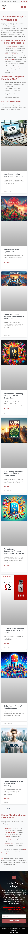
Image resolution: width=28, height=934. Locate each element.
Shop (24, 849)
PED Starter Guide (10, 59)
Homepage (4, 853)
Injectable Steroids (10, 832)
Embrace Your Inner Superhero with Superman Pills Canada (14, 316)
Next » (21, 808)
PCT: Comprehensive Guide (12, 67)
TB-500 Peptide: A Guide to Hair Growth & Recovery (13, 784)
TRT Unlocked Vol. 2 (10, 54)
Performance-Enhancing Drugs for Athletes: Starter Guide (13, 396)
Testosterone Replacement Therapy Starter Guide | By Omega (14, 551)
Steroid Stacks (9, 843)
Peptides (7, 836)
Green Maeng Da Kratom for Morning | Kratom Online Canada (13, 473)
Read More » (7, 187)
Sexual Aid (8, 840)
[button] (25, 7)
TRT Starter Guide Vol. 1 (11, 46)
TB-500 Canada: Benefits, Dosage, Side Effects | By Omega (14, 630)
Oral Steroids (8, 828)
